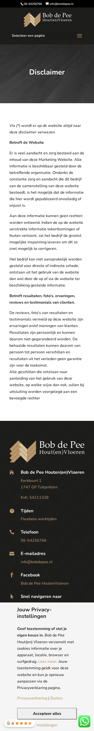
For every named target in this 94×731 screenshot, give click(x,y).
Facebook (30, 575)
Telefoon (30, 532)
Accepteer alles (47, 713)
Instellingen (47, 725)
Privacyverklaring (32, 698)
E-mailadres (33, 553)
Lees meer (47, 661)
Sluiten (56, 698)
